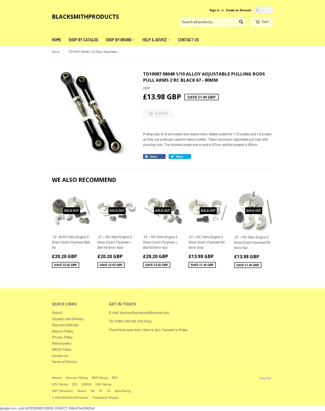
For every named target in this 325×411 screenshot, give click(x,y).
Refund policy (62, 343)
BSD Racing (100, 377)
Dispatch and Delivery (68, 318)
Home (56, 39)
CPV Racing (60, 384)
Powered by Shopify (105, 397)
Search (57, 312)
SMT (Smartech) (62, 391)
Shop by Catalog (83, 39)
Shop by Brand (119, 39)
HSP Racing (103, 384)
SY (101, 391)
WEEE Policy (61, 349)
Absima (57, 377)
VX (109, 391)
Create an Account (238, 10)
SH (93, 391)
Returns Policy (62, 331)
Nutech (81, 391)
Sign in (215, 10)
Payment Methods (65, 324)
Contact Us (188, 39)
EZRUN (86, 384)
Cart (265, 21)
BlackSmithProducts (85, 17)
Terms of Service (64, 361)
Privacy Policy (62, 337)
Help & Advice (155, 39)
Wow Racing (123, 391)
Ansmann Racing (77, 377)
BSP (115, 377)
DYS (74, 384)
